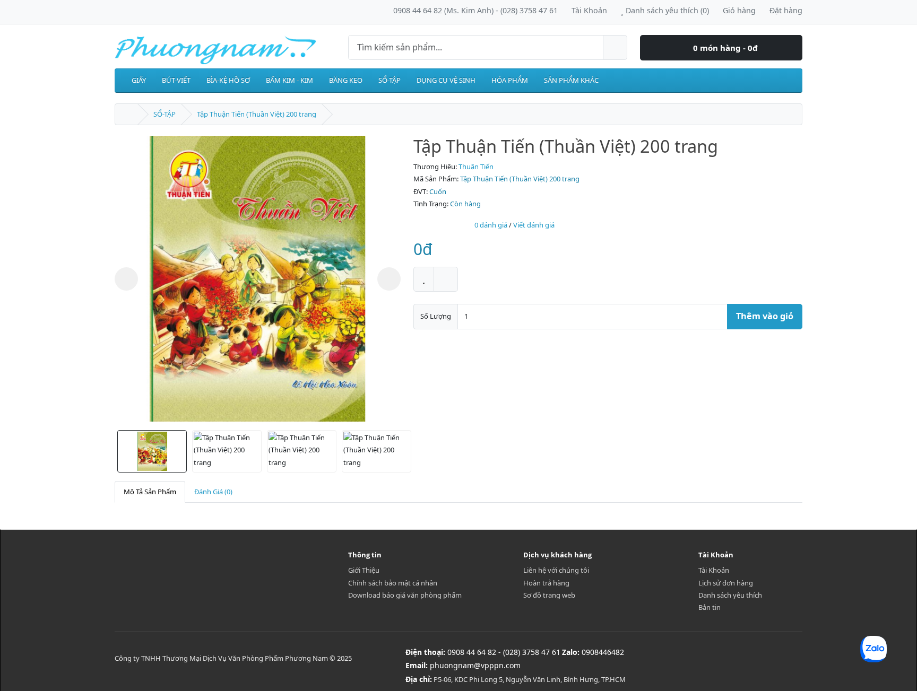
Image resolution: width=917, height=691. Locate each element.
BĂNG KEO (345, 80)
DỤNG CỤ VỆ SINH (446, 80)
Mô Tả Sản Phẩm (150, 491)
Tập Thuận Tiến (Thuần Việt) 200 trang (256, 114)
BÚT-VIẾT (176, 80)
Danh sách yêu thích (730, 595)
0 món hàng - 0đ (724, 47)
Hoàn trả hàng (546, 583)
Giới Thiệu (363, 570)
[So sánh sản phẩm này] (446, 279)
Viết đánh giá (534, 225)
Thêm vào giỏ (764, 316)
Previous (126, 279)
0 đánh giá (490, 225)
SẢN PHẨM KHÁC (571, 80)
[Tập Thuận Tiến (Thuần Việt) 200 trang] (258, 279)
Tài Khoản (713, 570)
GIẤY (139, 80)
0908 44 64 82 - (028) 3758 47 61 (503, 652)
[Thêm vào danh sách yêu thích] (423, 279)
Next (389, 279)
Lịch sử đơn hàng (725, 583)
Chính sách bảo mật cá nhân (392, 583)
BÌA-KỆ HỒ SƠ (228, 80)
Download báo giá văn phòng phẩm (405, 595)
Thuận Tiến (476, 166)
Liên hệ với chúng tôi (556, 570)
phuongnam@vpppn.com (475, 665)
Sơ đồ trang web (549, 595)
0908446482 (603, 652)
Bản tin (709, 607)
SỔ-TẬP (389, 80)
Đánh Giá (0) (213, 491)
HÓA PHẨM (509, 80)
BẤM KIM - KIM (289, 80)
